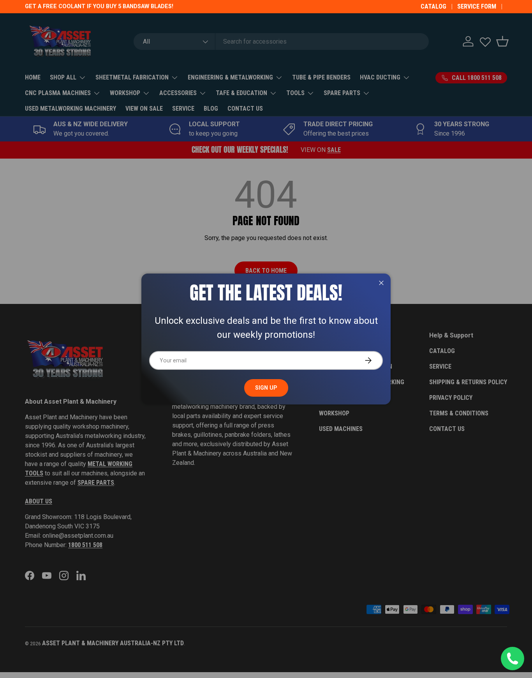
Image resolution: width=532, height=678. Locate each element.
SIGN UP (266, 388)
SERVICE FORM (476, 6)
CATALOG (433, 6)
